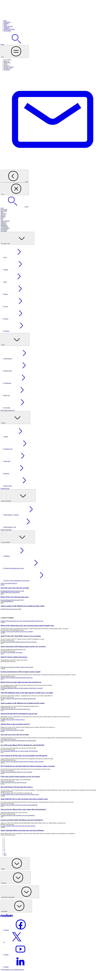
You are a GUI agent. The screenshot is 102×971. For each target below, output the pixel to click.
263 (5, 853)
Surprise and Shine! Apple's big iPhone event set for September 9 (22, 820)
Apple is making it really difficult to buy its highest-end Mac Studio (22, 703)
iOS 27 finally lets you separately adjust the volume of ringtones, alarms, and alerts (28, 766)
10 (4, 850)
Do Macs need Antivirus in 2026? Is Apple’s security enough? (20, 672)
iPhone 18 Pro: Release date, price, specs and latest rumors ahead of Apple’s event (27, 625)
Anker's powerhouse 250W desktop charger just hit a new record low (23, 646)
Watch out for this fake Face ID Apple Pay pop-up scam (19, 713)
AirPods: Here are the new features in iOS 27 (15, 724)
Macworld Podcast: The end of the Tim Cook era (17, 787)
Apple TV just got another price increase (14, 657)
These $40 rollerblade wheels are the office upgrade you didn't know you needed (27, 693)
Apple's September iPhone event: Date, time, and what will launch (22, 830)
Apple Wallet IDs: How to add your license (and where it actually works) (24, 799)
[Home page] (51, 18)
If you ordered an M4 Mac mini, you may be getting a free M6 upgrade (24, 755)
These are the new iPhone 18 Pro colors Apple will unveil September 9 (23, 809)
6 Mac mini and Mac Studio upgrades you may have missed (20, 776)
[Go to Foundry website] (7, 916)
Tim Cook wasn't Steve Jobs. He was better (15, 734)
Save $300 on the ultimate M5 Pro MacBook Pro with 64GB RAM (22, 745)
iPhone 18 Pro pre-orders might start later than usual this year (21, 682)
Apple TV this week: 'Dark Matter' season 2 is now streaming (21, 636)
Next (5, 855)
